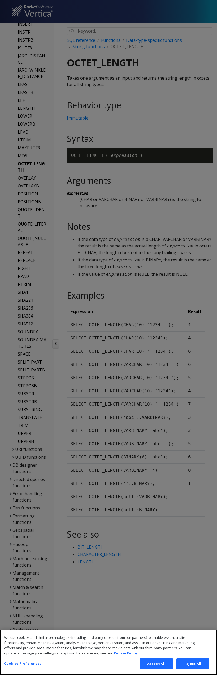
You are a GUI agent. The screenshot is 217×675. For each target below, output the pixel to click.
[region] (108, 652)
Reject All (192, 663)
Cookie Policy (125, 653)
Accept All (156, 663)
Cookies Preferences (22, 663)
